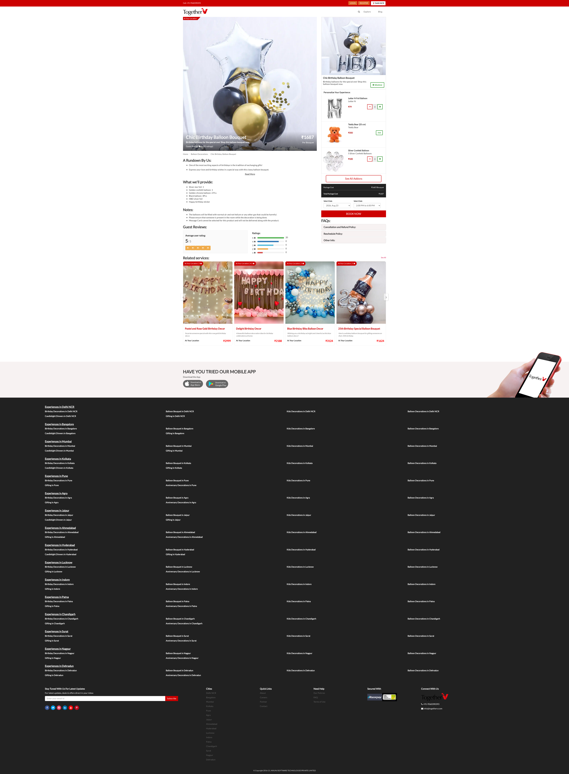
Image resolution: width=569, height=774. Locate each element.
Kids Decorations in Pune (298, 480)
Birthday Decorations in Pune (58, 480)
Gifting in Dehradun (54, 675)
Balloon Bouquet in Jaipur (178, 515)
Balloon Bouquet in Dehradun (179, 670)
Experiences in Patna (57, 597)
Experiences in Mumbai (58, 441)
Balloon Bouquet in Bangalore (179, 428)
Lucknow (210, 733)
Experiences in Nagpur (58, 648)
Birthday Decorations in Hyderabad (61, 549)
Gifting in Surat (52, 640)
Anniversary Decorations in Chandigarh (184, 623)
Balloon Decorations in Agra (421, 497)
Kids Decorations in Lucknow (300, 566)
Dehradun (210, 759)
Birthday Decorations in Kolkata (60, 463)
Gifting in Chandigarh (55, 623)
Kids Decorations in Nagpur (299, 653)
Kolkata (209, 706)
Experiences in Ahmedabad (60, 527)
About (263, 693)
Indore (209, 737)
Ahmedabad (211, 724)
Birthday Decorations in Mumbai (60, 446)
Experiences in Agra (56, 493)
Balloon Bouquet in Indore (178, 584)
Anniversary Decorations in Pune (181, 485)
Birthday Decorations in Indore (59, 584)
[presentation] (183, 296)
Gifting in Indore (52, 589)
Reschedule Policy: (333, 233)
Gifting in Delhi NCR (175, 416)
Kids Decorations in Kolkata (300, 463)
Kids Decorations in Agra (298, 497)
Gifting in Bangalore (175, 433)
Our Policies (319, 693)
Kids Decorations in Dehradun (301, 670)
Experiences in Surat (56, 631)
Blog (380, 11)
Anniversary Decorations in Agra (181, 502)
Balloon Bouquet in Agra (177, 497)
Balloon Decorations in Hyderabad (423, 549)
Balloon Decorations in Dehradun (423, 670)
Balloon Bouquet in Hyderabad (180, 549)
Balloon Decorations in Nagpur (422, 653)
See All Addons (353, 178)
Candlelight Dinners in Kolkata (59, 468)
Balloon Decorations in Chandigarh (424, 618)
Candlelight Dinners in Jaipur (58, 519)
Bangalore (210, 697)
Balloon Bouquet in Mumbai (179, 446)
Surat (208, 750)
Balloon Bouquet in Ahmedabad (180, 532)
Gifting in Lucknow (53, 571)
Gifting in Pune (52, 485)
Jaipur (209, 719)
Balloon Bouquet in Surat (177, 636)
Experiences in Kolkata (58, 458)
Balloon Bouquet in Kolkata (178, 463)
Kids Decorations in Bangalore (301, 428)
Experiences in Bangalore (59, 424)
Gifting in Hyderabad (175, 554)
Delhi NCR (211, 693)
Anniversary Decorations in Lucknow (183, 571)
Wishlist (378, 85)
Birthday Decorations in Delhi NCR (61, 411)
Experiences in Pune (56, 476)
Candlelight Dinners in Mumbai (59, 450)
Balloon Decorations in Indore (421, 584)
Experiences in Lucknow (58, 562)
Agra (208, 715)
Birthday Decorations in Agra (58, 497)
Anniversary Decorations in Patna (181, 606)
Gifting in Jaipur (173, 519)
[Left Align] (187, 248)
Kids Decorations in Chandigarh (301, 618)
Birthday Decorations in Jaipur (59, 515)
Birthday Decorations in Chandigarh (61, 618)
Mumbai (210, 701)
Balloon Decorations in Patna (421, 601)
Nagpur (209, 755)
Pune (208, 710)
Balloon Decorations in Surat (421, 636)
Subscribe (171, 698)
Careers (263, 697)
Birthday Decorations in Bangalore (61, 428)
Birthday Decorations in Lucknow (60, 566)
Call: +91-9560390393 (192, 3)
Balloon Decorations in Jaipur (421, 515)
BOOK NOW (353, 213)
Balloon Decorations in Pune (421, 480)
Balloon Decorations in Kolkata (422, 463)
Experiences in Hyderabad (60, 545)
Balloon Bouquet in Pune (177, 480)
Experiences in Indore (57, 579)
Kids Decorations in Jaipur (299, 515)
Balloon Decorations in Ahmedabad (424, 532)
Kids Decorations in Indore (299, 584)
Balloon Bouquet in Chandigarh (180, 618)
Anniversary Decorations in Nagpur (182, 658)
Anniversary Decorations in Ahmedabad (184, 537)
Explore (367, 11)
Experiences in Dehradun (59, 666)
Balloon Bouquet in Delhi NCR (180, 411)
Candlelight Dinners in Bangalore (60, 433)
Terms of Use (319, 701)
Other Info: (329, 240)
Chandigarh (211, 746)
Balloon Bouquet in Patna (177, 601)
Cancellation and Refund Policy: (340, 227)
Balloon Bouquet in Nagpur (178, 653)
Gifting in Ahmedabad (55, 537)
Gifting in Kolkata (174, 468)
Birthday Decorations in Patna (59, 601)
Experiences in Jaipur (57, 510)
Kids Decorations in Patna (299, 601)
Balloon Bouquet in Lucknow (179, 566)
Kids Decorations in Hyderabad (301, 549)
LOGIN (353, 3)
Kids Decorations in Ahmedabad (302, 532)
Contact (263, 706)
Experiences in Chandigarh (60, 614)
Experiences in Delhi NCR (59, 406)
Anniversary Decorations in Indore (182, 589)
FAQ (316, 697)
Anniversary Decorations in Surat (181, 640)
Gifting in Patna (52, 606)
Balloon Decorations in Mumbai (422, 446)
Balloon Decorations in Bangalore (423, 428)
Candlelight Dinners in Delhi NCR (60, 416)
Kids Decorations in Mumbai (300, 446)
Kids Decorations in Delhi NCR (301, 411)
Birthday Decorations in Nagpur (59, 653)
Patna (208, 741)
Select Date (328, 201)
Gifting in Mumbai (174, 450)
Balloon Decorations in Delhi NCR (423, 411)
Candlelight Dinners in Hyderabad (60, 554)
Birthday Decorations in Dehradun (61, 670)
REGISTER (364, 3)
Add (379, 133)
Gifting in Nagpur (53, 658)
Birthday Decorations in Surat (58, 636)
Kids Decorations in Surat (298, 636)
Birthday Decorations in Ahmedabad (62, 532)
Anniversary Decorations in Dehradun (183, 675)
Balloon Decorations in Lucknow (423, 566)
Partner (263, 701)
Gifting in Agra (51, 502)
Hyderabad (211, 728)
